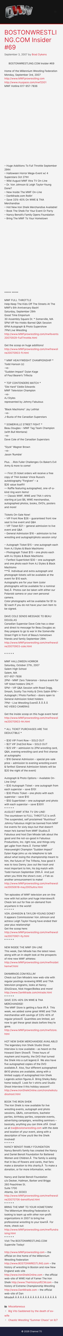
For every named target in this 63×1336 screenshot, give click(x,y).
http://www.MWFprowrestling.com (24, 78)
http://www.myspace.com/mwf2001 (25, 82)
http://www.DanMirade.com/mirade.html (28, 992)
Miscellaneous (16, 1306)
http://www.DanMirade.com (20, 1289)
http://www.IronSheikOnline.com (23, 1274)
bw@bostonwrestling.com (26, 1127)
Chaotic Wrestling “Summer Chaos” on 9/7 (33, 1320)
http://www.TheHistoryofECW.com (32, 1282)
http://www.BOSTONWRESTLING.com (26, 1263)
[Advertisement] (31, 123)
